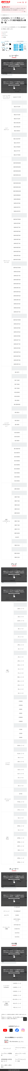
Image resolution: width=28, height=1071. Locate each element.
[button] (25, 1019)
